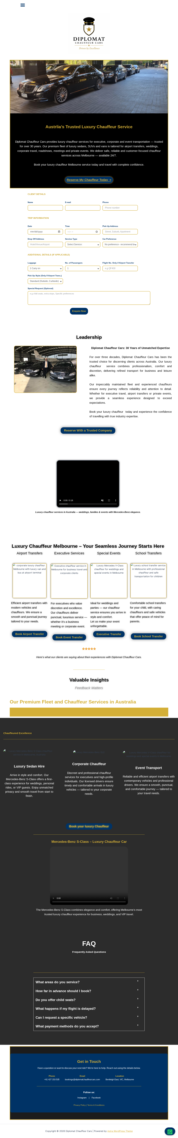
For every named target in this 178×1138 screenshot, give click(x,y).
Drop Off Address (36, 239)
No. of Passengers (73, 263)
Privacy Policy (80, 1105)
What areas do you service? (58, 982)
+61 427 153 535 (51, 1079)
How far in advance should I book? (63, 991)
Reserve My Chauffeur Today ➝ (89, 180)
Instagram (82, 1097)
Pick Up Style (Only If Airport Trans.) (45, 275)
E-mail (68, 202)
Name (30, 202)
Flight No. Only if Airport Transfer (118, 263)
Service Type (71, 239)
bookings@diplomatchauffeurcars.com (82, 1079)
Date (30, 226)
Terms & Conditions (95, 1105)
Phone (105, 202)
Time (67, 226)
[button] (22, 4)
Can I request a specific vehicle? (61, 1017)
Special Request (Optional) (40, 288)
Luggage (32, 263)
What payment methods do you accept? (67, 1026)
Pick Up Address (110, 226)
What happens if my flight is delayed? (66, 1008)
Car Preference (109, 239)
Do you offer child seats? (56, 1000)
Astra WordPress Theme (120, 1131)
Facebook (96, 1097)
